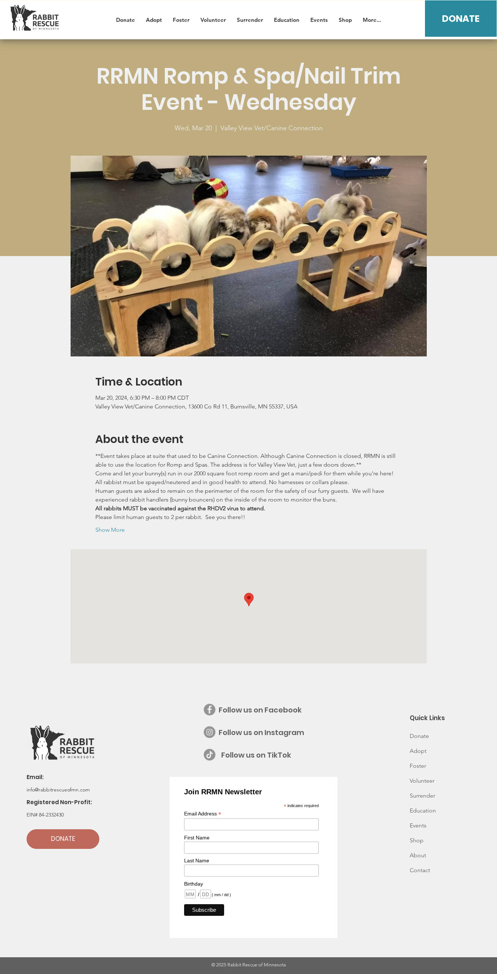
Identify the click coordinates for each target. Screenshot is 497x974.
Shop (417, 840)
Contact (420, 870)
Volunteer (422, 780)
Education (423, 810)
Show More (110, 529)
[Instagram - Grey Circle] (209, 732)
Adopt (418, 750)
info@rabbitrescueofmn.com (58, 789)
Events (418, 825)
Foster (418, 765)
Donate (419, 736)
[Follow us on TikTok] (209, 755)
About (418, 855)
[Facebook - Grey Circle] (209, 709)
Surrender (422, 795)
